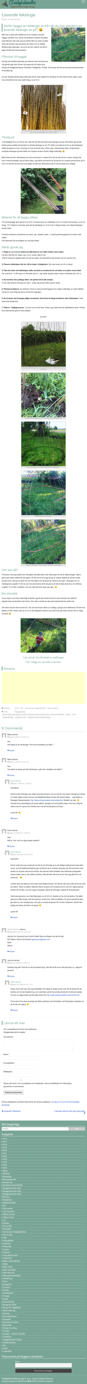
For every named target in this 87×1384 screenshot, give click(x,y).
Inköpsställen (8, 1240)
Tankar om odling (10, 1328)
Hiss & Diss (7, 1234)
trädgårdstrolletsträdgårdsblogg (39, 717)
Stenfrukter (7, 1325)
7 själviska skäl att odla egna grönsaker (69, 1111)
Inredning (6, 1243)
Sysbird (50, 1381)
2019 (17, 708)
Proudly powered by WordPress (14, 1381)
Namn (7, 1054)
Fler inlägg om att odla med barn (43, 662)
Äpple (5, 1170)
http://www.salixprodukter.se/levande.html (63, 995)
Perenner (6, 1287)
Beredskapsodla (9, 1179)
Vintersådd (7, 1351)
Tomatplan (7, 1336)
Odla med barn (52, 708)
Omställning (7, 1278)
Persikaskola (8, 1293)
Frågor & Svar (8, 1217)
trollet (18, 19)
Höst (5, 1237)
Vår (4, 1345)
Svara (12, 750)
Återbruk (6, 1173)
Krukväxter (7, 1246)
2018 (5, 1144)
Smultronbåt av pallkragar (50, 657)
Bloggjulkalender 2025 (12, 1194)
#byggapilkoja (20, 711)
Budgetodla (7, 1199)
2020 (5, 1150)
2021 (5, 1153)
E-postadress (9, 1063)
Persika (6, 1290)
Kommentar (9, 1037)
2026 (5, 1167)
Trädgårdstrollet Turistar (12, 1339)
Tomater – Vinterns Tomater (14, 1333)
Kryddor (6, 1249)
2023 (5, 1159)
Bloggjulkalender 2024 (12, 1191)
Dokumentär (8, 1208)
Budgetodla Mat (9, 1202)
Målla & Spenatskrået (11, 1261)
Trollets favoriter (9, 1342)
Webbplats (8, 1071)
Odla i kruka (7, 1266)
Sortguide (7, 1319)
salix (73, 714)
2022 (5, 1156)
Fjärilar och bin (9, 1214)
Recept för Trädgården (12, 1307)
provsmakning (8, 1301)
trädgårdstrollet (20, 717)
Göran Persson (13, 929)
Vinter (5, 1348)
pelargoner (7, 1284)
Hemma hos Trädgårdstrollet (35, 708)
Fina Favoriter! (8, 1211)
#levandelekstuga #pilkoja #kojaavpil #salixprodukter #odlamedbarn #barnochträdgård (33, 714)
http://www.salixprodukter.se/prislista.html (46, 800)
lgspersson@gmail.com (40, 939)
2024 (5, 1162)
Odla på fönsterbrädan (12, 1275)
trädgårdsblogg (7, 717)
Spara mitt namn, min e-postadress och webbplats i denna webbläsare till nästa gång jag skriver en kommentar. (37, 1085)
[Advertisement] (43, 688)
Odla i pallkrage (9, 1269)
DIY (22, 708)
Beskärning (7, 1182)
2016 (5, 1138)
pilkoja (68, 714)
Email (17, 1361)
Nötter (5, 1264)
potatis (5, 1299)
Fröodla (6, 1223)
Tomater (6, 1330)
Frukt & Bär (7, 1226)
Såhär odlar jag (9, 1310)
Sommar (6, 1313)
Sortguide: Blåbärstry (12, 1111)
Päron (5, 1281)
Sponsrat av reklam (10, 1322)
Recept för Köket (9, 1304)
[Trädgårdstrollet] (19, 7)
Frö (4, 1220)
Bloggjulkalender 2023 (12, 1188)
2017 (5, 1141)
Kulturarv (6, 1252)
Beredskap (7, 1176)
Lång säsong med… (11, 1255)
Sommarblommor (10, 1316)
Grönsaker (7, 1229)
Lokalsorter (7, 1258)
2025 (5, 1164)
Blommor (6, 1197)
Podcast (6, 1296)
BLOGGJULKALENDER (12, 1185)
